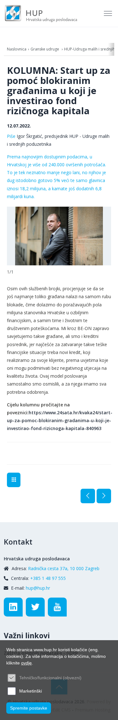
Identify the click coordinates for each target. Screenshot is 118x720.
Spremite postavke (28, 708)
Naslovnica (16, 49)
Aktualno (13, 480)
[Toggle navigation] (108, 13)
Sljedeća (104, 496)
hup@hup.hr (38, 588)
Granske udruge (45, 49)
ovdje (26, 662)
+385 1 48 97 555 (48, 578)
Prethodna (88, 496)
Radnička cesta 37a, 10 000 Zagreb (63, 568)
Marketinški (30, 690)
